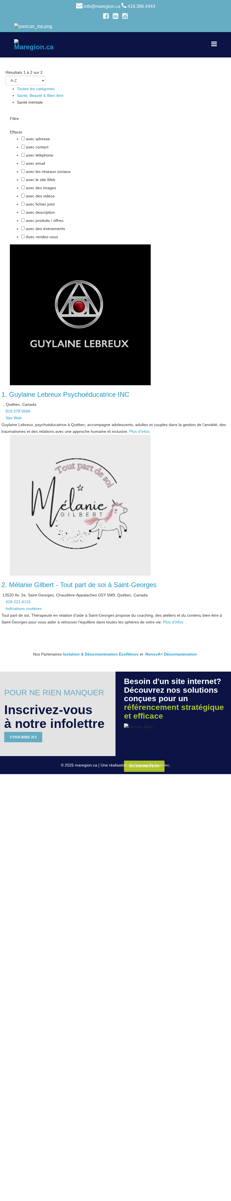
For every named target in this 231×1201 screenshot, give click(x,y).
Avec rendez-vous (42, 237)
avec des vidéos (40, 196)
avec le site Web (40, 179)
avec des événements (45, 228)
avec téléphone (39, 155)
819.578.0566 (18, 411)
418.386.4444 (141, 6)
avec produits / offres (44, 220)
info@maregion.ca (102, 6)
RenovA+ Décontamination (171, 654)
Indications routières (24, 608)
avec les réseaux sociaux (48, 171)
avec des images (41, 188)
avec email (35, 163)
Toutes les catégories (36, 88)
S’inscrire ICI (23, 737)
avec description (40, 212)
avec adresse (38, 139)
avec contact (37, 147)
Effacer (16, 132)
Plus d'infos (139, 431)
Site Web (14, 418)
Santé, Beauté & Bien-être (40, 95)
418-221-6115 (18, 602)
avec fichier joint (40, 204)
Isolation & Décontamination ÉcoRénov (101, 654)
